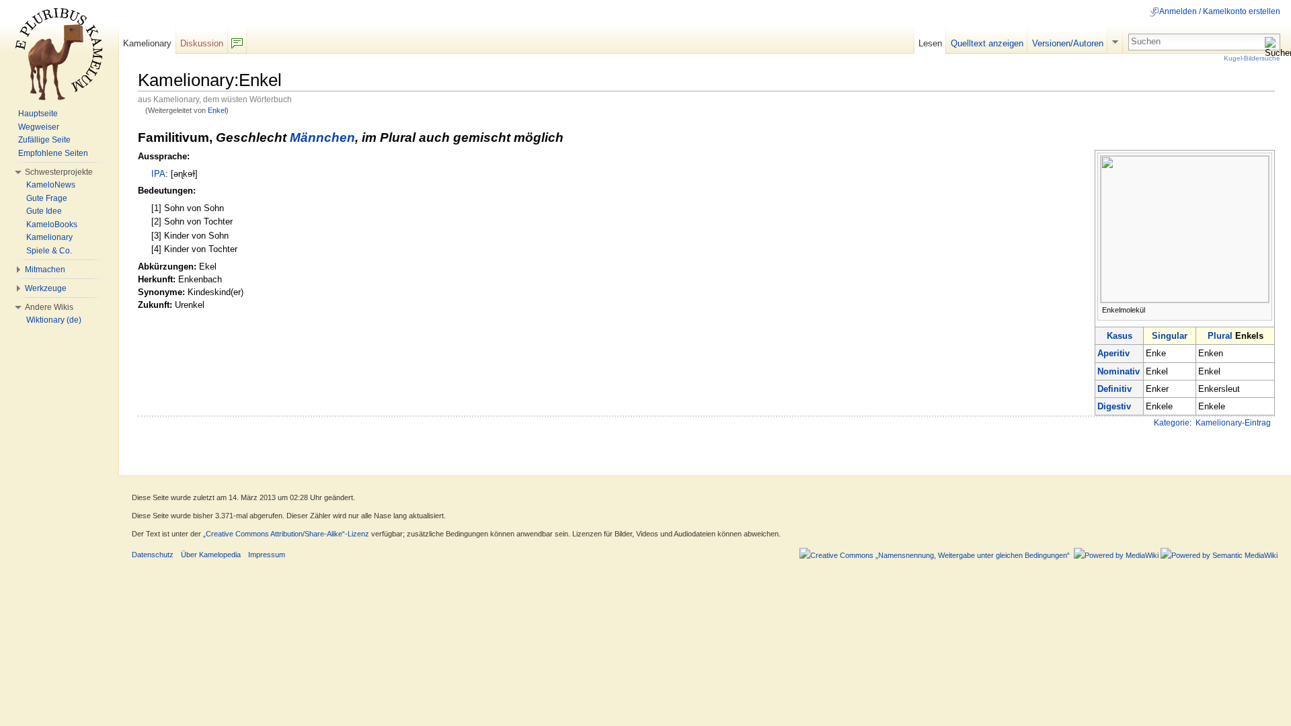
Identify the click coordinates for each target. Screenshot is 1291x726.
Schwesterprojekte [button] (59, 172)
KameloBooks (51, 224)
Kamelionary (147, 43)
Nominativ (1118, 371)
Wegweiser (38, 127)
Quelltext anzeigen (987, 43)
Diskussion (201, 43)
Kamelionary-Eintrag (1233, 423)
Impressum (266, 555)
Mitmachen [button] (45, 269)
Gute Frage (46, 198)
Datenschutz (152, 555)
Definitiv (1114, 389)
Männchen (322, 137)
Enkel (217, 110)
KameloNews (50, 185)
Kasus (1119, 336)
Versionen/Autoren (1067, 43)
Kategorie (1171, 423)
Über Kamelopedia (211, 555)
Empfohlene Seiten (53, 153)
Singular (1169, 336)
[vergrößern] (1262, 309)
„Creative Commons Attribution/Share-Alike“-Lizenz (286, 534)
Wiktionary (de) (53, 320)
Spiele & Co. (49, 250)
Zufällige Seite (44, 140)
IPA (158, 174)
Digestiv (1114, 406)
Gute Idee (44, 211)
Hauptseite (38, 113)
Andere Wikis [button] (49, 307)
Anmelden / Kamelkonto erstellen (1219, 11)
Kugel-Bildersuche (1252, 58)
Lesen (930, 43)
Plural (1220, 336)
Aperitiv (1113, 353)
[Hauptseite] (59, 54)
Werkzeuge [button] (46, 288)
